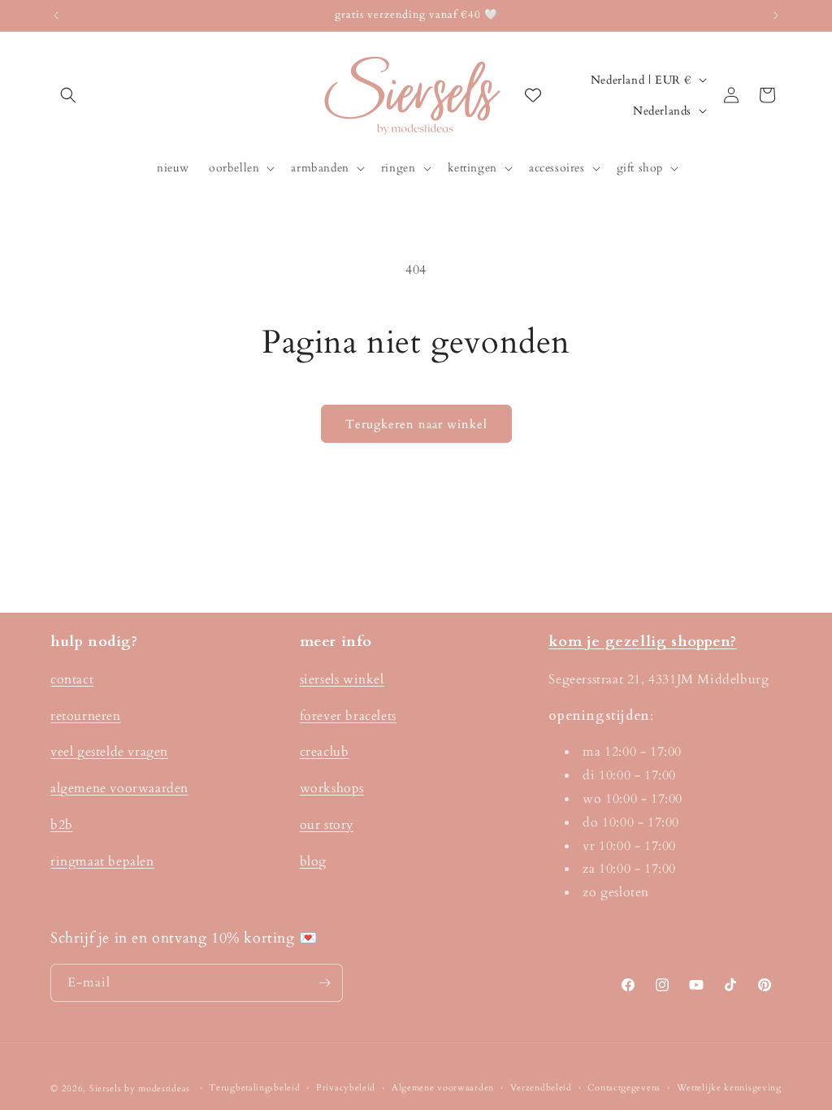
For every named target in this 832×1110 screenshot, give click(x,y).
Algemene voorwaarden (443, 1088)
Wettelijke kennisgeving (729, 1088)
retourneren (85, 716)
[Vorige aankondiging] (56, 15)
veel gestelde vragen (109, 752)
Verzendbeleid (541, 1088)
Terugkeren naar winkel (416, 424)
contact (71, 679)
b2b (61, 825)
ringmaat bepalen (102, 861)
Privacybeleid (345, 1088)
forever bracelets (348, 716)
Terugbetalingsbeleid (254, 1088)
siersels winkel (342, 679)
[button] (68, 95)
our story (326, 825)
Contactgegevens (624, 1088)
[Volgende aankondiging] (776, 15)
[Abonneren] (324, 983)
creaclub (324, 752)
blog (313, 861)
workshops (332, 788)
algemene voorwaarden (119, 788)
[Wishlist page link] (533, 95)
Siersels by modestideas (139, 1088)
